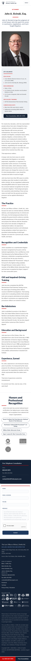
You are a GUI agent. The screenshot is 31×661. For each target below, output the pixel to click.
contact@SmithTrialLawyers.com (10, 580)
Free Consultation (23, 659)
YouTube (4, 585)
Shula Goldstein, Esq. (7, 568)
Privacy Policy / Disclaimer (8, 587)
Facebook (4, 582)
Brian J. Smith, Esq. (6, 563)
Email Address (6, 495)
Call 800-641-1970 (7, 659)
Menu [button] (26, 2)
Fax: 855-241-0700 (6, 577)
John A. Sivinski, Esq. (7, 571)
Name (4, 488)
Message (4, 508)
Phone (4, 502)
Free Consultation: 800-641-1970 (15, 116)
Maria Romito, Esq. (6, 566)
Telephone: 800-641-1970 (8, 575)
